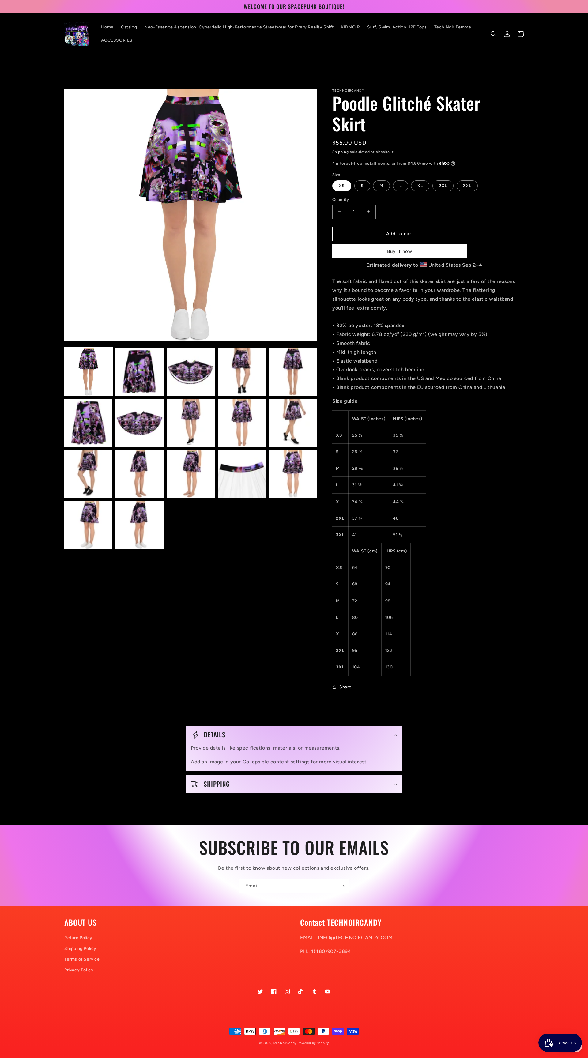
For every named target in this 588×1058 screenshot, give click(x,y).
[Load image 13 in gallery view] (191, 474)
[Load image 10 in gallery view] (293, 423)
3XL (467, 185)
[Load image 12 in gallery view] (139, 474)
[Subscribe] (342, 886)
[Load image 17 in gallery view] (139, 525)
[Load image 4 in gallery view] (242, 372)
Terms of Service (82, 959)
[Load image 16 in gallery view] (88, 525)
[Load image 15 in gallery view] (293, 474)
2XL (443, 185)
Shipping (340, 152)
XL (420, 185)
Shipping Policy (80, 948)
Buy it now (399, 251)
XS (342, 185)
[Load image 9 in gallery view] (242, 423)
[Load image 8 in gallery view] (191, 423)
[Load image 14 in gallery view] (242, 474)
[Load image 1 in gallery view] (88, 372)
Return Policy (78, 937)
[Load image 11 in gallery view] (88, 474)
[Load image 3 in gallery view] (191, 372)
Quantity (340, 199)
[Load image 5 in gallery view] (293, 372)
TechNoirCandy (284, 1043)
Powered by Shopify (313, 1043)
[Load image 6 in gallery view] (88, 423)
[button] (493, 34)
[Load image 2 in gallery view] (139, 372)
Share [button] (345, 687)
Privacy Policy (78, 970)
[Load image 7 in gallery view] (139, 423)
